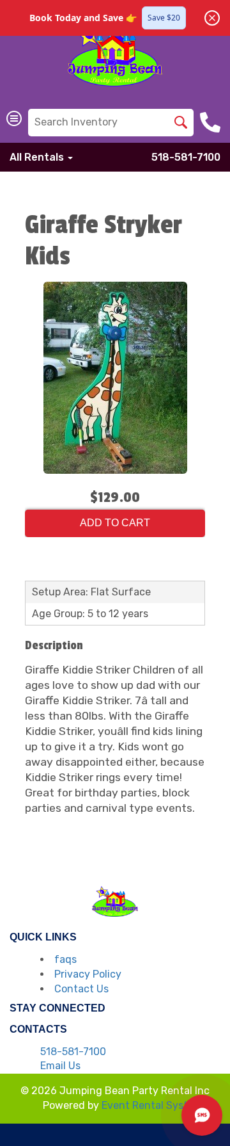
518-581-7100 (185, 157)
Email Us (60, 1066)
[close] (212, 18)
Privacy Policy (87, 974)
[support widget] (201, 1115)
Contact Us (81, 989)
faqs (65, 959)
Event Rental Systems (155, 1105)
